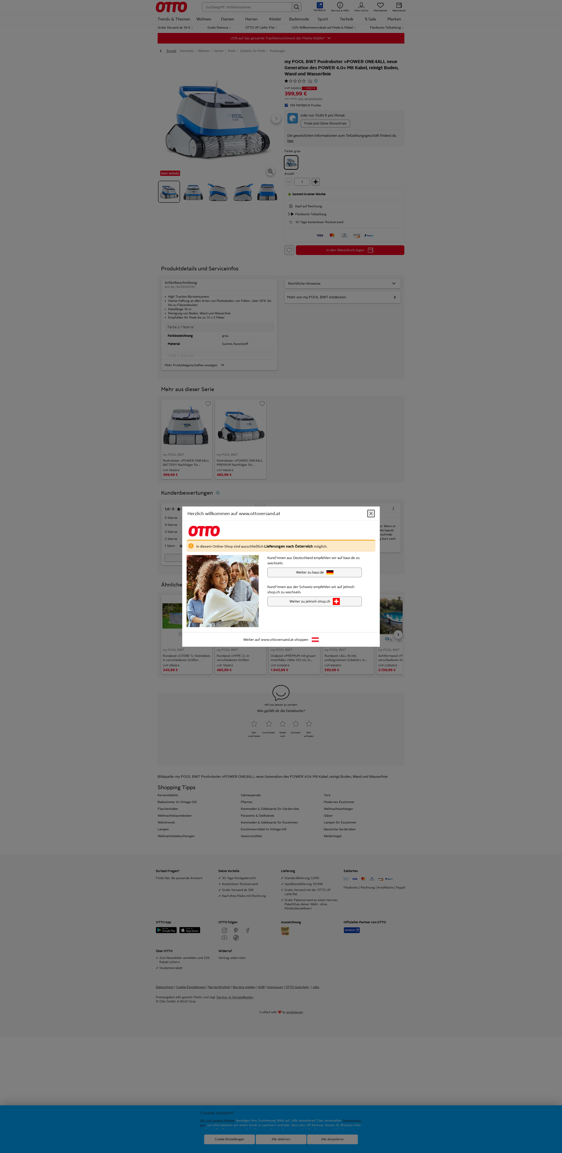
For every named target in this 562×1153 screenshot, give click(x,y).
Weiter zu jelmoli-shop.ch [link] (309, 601)
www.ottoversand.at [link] (277, 639)
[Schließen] (371, 513)
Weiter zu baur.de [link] (310, 572)
